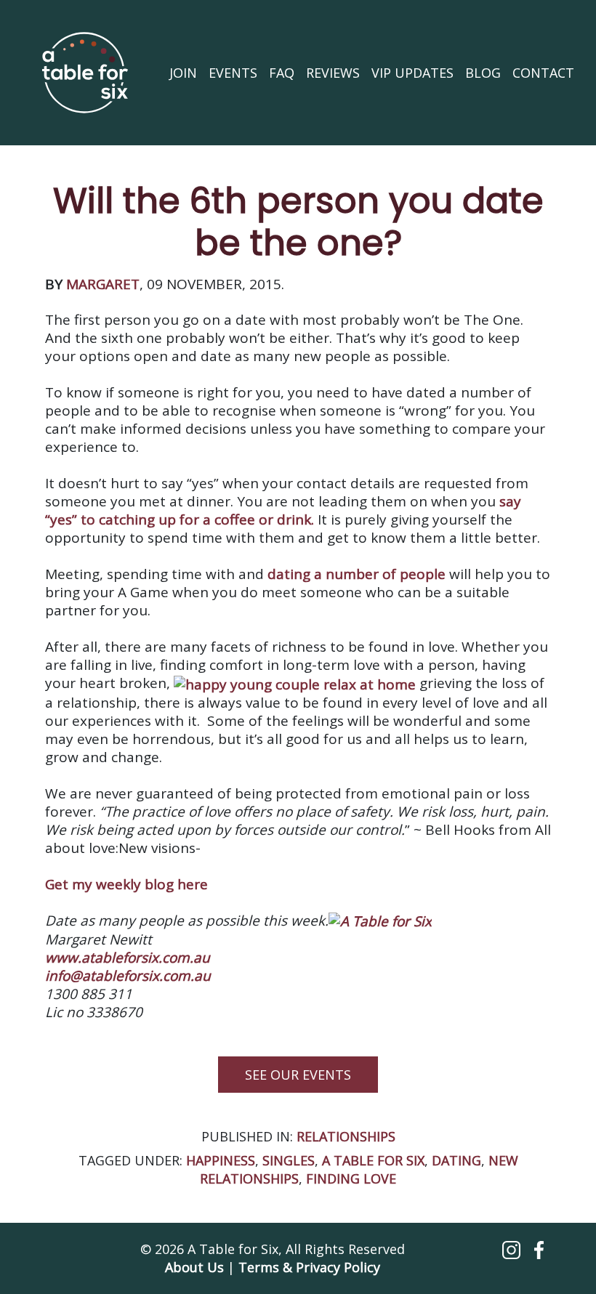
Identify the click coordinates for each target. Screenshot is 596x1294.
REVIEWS (333, 72)
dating (456, 1160)
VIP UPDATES (412, 72)
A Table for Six (373, 1160)
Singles (288, 1160)
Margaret (103, 284)
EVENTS (233, 72)
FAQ (281, 72)
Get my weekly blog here (126, 884)
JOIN (183, 72)
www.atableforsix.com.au (127, 957)
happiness (220, 1160)
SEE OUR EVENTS (298, 1074)
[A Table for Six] (85, 73)
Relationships (346, 1136)
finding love (351, 1178)
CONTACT (543, 72)
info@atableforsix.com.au (128, 975)
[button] (513, 1249)
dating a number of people (356, 574)
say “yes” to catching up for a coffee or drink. (283, 510)
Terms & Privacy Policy (309, 1267)
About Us (194, 1267)
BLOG (483, 72)
